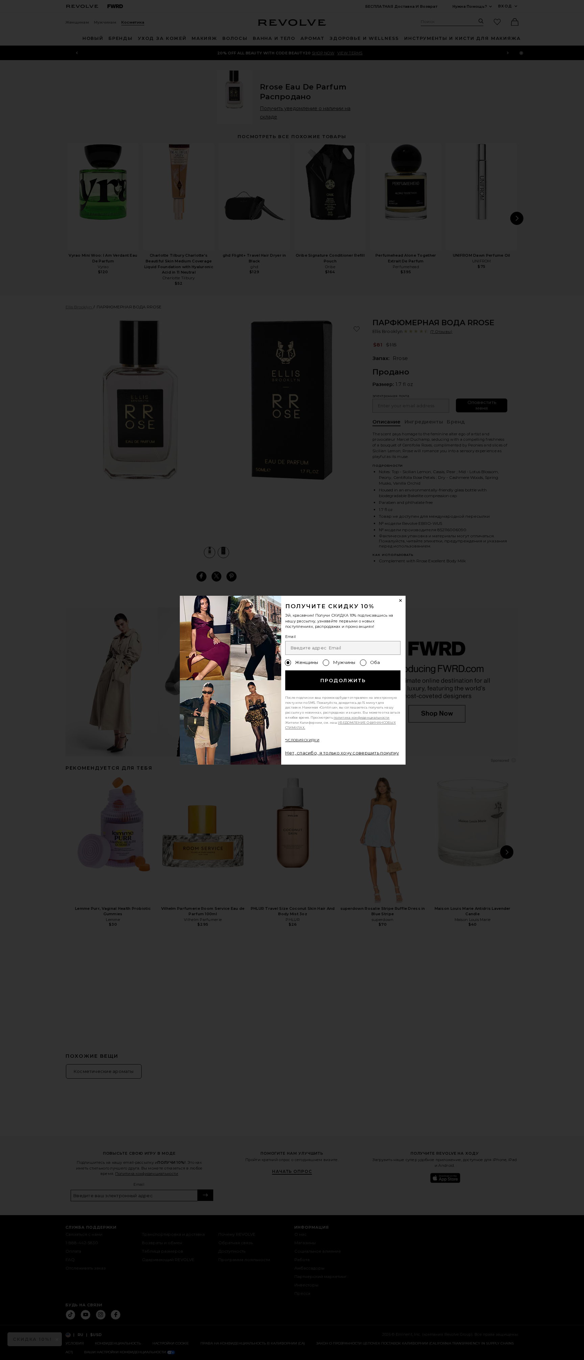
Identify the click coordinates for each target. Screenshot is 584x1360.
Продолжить (343, 680)
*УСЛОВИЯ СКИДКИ (302, 740)
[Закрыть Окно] (401, 601)
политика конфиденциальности (362, 717)
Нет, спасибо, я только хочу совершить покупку (342, 752)
